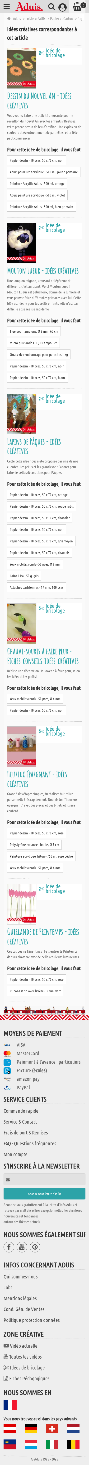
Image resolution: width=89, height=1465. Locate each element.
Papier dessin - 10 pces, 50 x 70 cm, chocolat (40, 517)
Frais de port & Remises (26, 1132)
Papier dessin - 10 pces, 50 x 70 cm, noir (37, 160)
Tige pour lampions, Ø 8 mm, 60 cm (34, 331)
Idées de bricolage (27, 1367)
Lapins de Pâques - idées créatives (34, 446)
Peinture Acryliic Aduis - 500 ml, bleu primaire (42, 206)
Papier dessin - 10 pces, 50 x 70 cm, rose (37, 833)
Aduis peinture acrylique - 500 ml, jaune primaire (44, 172)
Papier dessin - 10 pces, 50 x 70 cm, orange (39, 494)
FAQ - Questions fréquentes (30, 1143)
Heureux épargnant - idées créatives (37, 779)
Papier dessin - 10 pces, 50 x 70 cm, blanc (38, 377)
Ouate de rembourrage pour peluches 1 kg (39, 354)
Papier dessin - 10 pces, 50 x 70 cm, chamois (39, 552)
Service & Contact (20, 1121)
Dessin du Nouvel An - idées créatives (39, 100)
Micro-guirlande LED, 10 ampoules (33, 342)
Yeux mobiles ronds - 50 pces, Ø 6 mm (35, 698)
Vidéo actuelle (23, 1346)
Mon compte (16, 1154)
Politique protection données (32, 1320)
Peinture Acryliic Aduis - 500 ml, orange (37, 183)
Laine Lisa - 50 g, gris (24, 575)
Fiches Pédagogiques (29, 1378)
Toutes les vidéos (25, 1356)
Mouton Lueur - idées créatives (43, 270)
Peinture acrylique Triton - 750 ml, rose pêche (41, 856)
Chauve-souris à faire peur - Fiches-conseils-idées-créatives (43, 656)
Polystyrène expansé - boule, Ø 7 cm (34, 844)
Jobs (8, 1287)
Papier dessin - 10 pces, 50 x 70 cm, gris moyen (41, 541)
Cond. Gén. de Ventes (24, 1309)
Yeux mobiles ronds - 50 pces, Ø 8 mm (35, 564)
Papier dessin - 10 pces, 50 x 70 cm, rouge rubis (42, 506)
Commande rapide (21, 1110)
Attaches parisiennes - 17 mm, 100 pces (36, 587)
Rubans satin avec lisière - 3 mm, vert (35, 991)
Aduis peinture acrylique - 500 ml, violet (37, 195)
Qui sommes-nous (21, 1276)
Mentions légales (20, 1298)
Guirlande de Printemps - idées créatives (43, 936)
